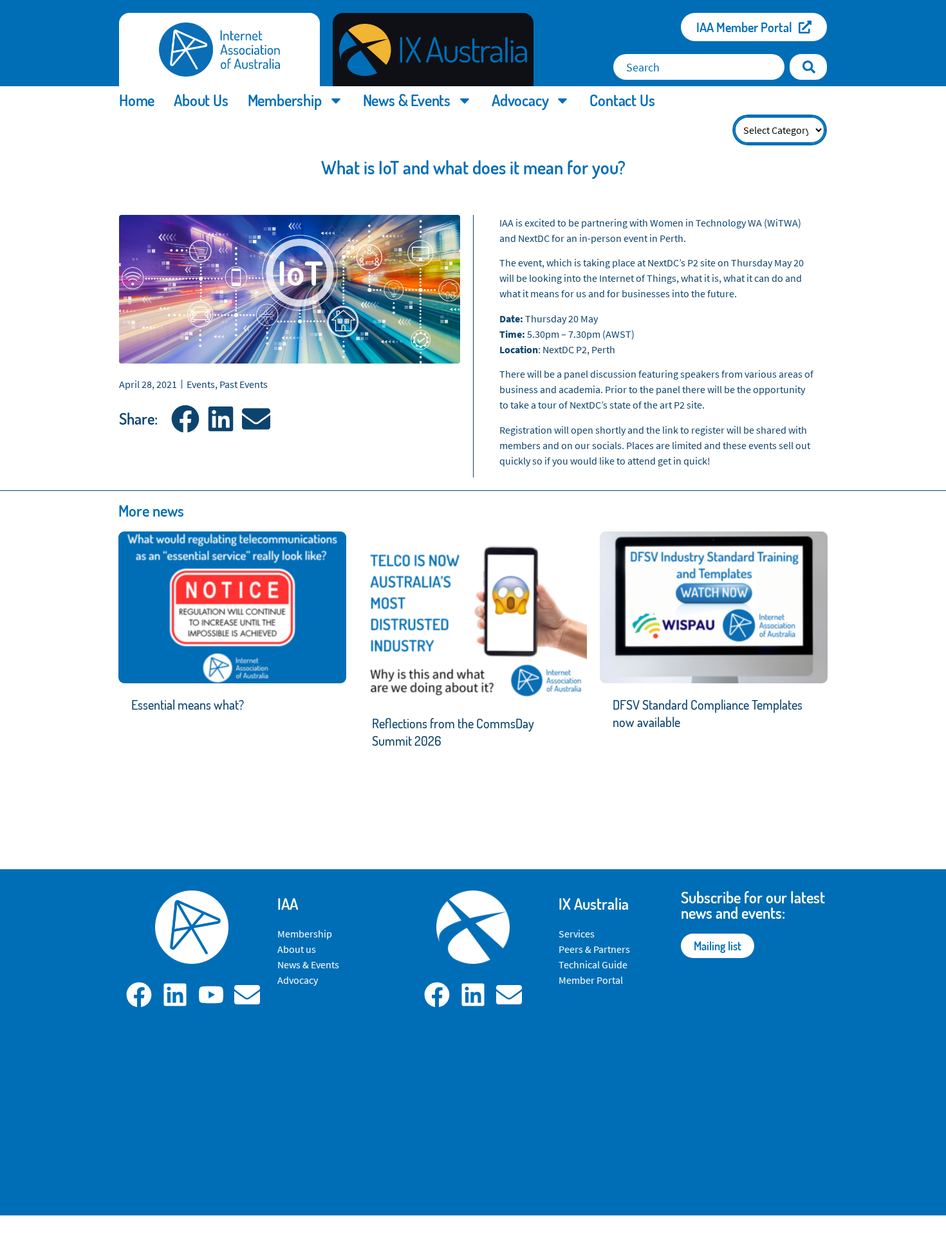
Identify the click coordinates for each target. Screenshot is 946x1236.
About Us (201, 100)
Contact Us (621, 100)
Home (136, 100)
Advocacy (520, 100)
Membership (285, 100)
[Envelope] (247, 995)
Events (201, 384)
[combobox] (698, 67)
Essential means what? (187, 704)
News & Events (406, 100)
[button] (185, 419)
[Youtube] (211, 995)
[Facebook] (139, 995)
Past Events (243, 384)
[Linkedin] (175, 995)
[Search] (808, 67)
